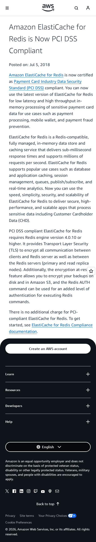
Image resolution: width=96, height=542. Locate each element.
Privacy (10, 515)
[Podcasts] (50, 491)
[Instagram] (28, 491)
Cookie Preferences (18, 522)
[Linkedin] (21, 491)
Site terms (27, 515)
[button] (48, 349)
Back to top (45, 504)
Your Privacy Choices (52, 515)
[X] (7, 491)
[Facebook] (14, 491)
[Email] (57, 491)
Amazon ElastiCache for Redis (36, 74)
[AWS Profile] (87, 8)
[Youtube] (43, 491)
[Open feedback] (91, 271)
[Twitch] (36, 491)
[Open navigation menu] (7, 8)
